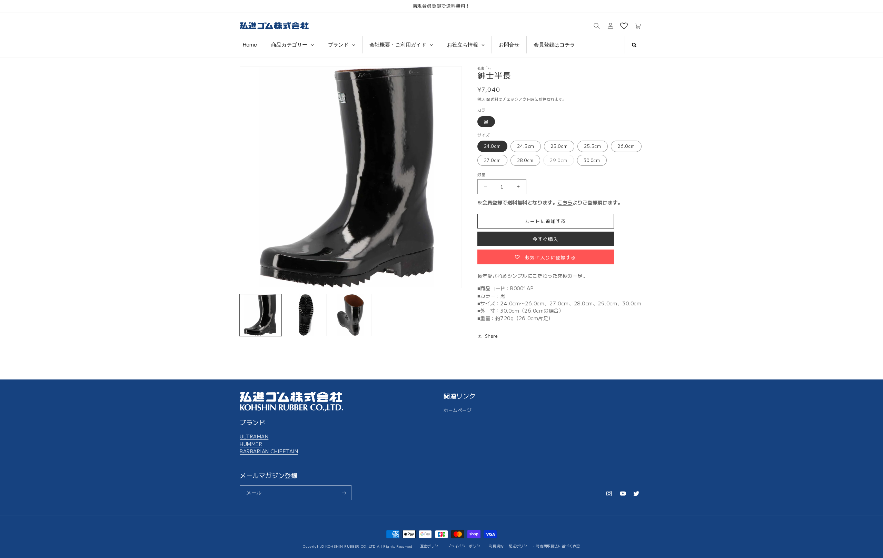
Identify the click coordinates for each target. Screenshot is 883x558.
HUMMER (251, 443)
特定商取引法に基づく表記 (558, 546)
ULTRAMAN (254, 436)
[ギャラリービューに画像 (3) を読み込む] (351, 315)
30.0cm (592, 159)
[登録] (344, 493)
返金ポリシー (431, 546)
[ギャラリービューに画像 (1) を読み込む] (261, 315)
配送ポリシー (520, 546)
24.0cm (492, 146)
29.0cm (561, 161)
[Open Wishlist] (624, 26)
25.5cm (592, 146)
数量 (481, 174)
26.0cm (626, 146)
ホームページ (458, 409)
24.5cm (525, 146)
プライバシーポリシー (465, 546)
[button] (597, 26)
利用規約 (496, 546)
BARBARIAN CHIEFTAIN (269, 451)
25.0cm (558, 146)
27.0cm (492, 159)
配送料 (492, 98)
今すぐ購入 (545, 238)
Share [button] (491, 336)
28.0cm (525, 159)
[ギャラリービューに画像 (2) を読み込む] (306, 315)
